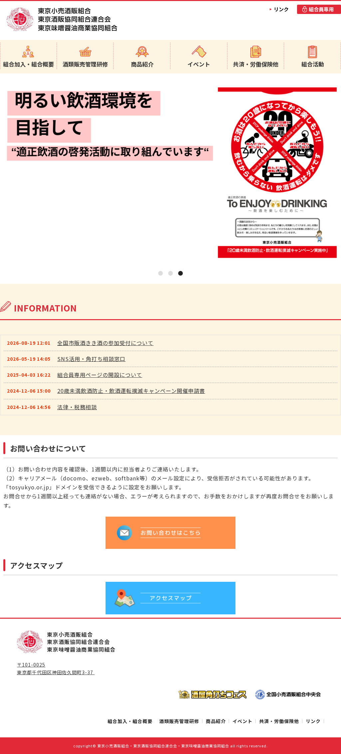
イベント (198, 64)
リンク (281, 9)
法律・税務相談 (77, 407)
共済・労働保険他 (255, 64)
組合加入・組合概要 (28, 64)
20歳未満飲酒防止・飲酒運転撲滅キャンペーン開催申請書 (131, 391)
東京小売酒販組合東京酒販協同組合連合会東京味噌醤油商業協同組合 (62, 19)
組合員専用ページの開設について (99, 375)
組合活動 (312, 64)
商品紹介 (142, 64)
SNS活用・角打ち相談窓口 (91, 359)
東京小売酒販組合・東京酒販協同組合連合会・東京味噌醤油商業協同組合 (163, 745)
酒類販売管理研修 (85, 64)
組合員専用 (321, 9)
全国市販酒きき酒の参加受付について (105, 343)
